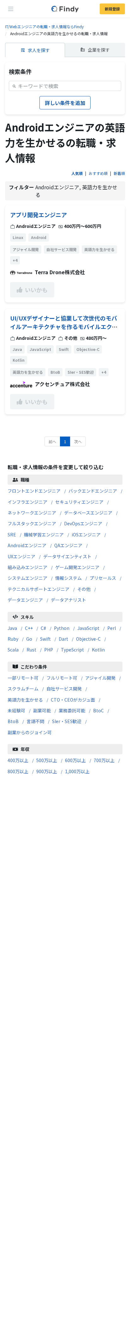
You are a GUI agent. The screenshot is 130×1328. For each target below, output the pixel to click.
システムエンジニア (27, 578)
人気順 (77, 173)
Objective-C (88, 639)
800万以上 (18, 771)
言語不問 (35, 721)
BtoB (13, 721)
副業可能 (42, 710)
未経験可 (16, 710)
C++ (29, 628)
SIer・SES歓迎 (66, 721)
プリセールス (103, 578)
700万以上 (104, 760)
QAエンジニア (68, 545)
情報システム (68, 578)
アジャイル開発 (100, 678)
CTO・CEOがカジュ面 (73, 699)
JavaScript (88, 628)
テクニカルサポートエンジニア (38, 589)
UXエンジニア (21, 556)
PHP (48, 649)
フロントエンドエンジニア (34, 491)
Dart (63, 639)
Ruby (13, 639)
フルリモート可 (61, 678)
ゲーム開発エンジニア (77, 567)
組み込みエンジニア (27, 567)
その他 (84, 589)
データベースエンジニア (88, 512)
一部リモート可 (23, 678)
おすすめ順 (98, 173)
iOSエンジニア (86, 534)
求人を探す (39, 50)
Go (29, 639)
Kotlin (98, 649)
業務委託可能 (72, 710)
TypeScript (72, 649)
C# (43, 628)
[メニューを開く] (10, 9)
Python (61, 628)
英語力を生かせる (25, 699)
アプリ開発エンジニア (38, 215)
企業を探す (99, 50)
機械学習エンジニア (44, 534)
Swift (45, 639)
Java (12, 628)
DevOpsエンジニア (83, 523)
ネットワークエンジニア (32, 512)
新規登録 (112, 8)
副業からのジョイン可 (30, 732)
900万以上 (46, 771)
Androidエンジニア (27, 545)
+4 (15, 260)
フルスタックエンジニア (32, 523)
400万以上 (18, 760)
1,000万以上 (77, 771)
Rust (31, 649)
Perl (111, 628)
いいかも (36, 290)
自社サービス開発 (64, 688)
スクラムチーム (23, 688)
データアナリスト (68, 600)
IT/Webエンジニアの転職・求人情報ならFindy (44, 26)
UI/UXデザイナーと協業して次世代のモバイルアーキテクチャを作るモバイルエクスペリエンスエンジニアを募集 (63, 326)
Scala (13, 649)
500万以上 (46, 760)
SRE (12, 534)
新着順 (119, 173)
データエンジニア (25, 600)
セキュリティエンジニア (79, 502)
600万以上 (75, 760)
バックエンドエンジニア (92, 491)
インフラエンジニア (27, 502)
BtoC (98, 710)
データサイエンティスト (67, 556)
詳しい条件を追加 (65, 103)
